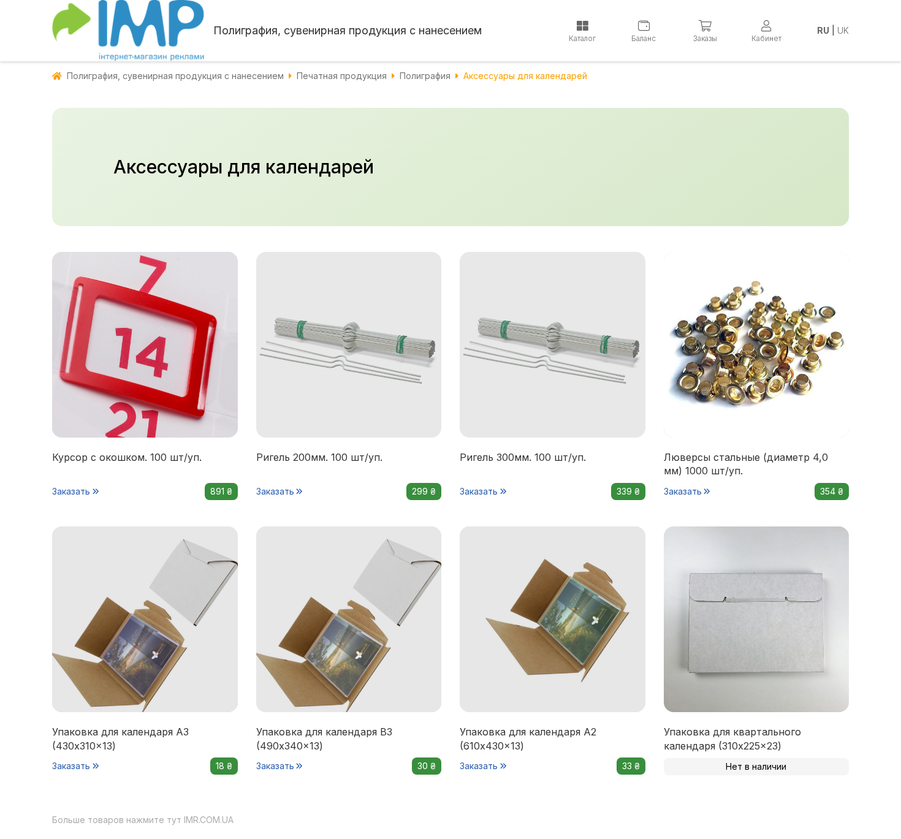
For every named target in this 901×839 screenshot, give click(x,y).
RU (823, 30)
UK (843, 30)
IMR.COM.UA (209, 819)
